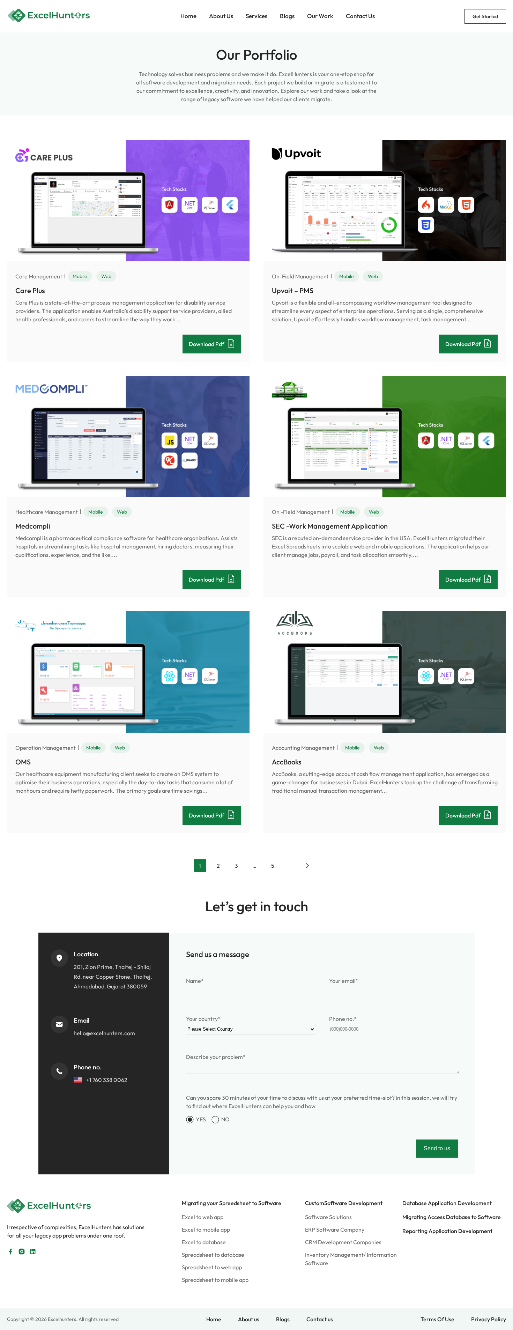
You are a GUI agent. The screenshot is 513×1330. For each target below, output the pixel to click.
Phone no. (88, 1067)
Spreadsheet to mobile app (215, 1279)
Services (256, 16)
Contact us (319, 1319)
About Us (221, 16)
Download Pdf (206, 344)
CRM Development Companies (343, 1242)
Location (86, 954)
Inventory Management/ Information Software (351, 1259)
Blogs (287, 16)
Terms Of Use (437, 1319)
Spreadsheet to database (213, 1254)
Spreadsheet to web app (212, 1267)
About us (248, 1319)
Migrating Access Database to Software (451, 1216)
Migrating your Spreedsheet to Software (231, 1203)
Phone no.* (343, 1018)
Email (81, 1020)
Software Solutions (328, 1216)
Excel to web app (202, 1216)
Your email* (343, 980)
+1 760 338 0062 (106, 1079)
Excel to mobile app (206, 1229)
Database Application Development (447, 1203)
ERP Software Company (334, 1229)
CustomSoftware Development (343, 1203)
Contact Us (360, 16)
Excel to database (204, 1242)
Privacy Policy (488, 1319)
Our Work (320, 16)
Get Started (485, 16)
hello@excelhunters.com (104, 1033)
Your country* (203, 1018)
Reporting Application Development (447, 1230)
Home (188, 16)
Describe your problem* (216, 1056)
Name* (195, 980)
